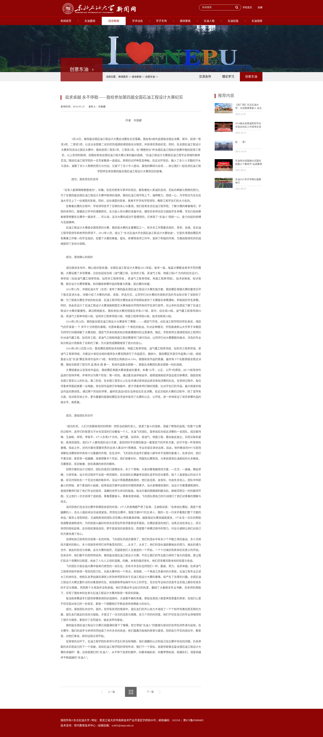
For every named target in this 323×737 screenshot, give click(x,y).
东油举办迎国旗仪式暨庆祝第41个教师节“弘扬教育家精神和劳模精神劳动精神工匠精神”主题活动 (248, 163)
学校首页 (247, 7)
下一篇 (150, 692)
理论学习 (228, 76)
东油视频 (257, 20)
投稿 (260, 7)
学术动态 (137, 20)
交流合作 (205, 76)
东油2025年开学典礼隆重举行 (248, 181)
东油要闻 (89, 20)
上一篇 (111, 692)
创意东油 (150, 76)
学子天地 (161, 20)
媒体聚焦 (185, 20)
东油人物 (209, 20)
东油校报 (233, 20)
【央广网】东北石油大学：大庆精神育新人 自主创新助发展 (248, 107)
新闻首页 (66, 20)
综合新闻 (113, 20)
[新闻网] (98, 8)
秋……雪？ (241, 142)
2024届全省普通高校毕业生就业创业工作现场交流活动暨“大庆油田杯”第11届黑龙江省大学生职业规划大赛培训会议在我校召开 (248, 125)
